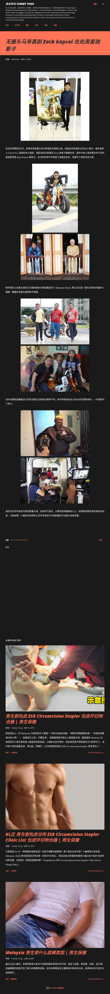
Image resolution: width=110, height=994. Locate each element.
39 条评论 (14, 753)
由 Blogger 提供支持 (56, 988)
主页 (7, 25)
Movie (13, 540)
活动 (45, 25)
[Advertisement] (55, 620)
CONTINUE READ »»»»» (95, 753)
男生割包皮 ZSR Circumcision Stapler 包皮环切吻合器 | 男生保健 (54, 719)
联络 (55, 25)
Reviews (24, 540)
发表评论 (14, 979)
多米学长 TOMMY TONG (20, 4)
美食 (27, 25)
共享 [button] (100, 540)
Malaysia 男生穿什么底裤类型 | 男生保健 (46, 952)
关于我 (17, 25)
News (18, 540)
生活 (36, 25)
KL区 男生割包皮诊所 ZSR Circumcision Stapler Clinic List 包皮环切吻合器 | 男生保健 (52, 837)
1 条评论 (13, 871)
